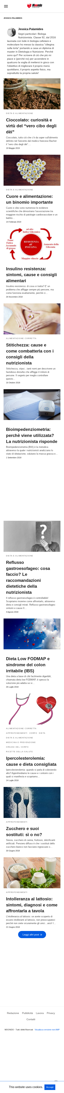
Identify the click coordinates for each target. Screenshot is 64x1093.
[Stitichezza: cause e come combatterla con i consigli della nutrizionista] (32, 318)
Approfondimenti (17, 733)
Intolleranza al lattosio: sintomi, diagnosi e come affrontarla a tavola (31, 904)
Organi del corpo (17, 747)
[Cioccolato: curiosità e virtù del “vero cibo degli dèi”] (32, 93)
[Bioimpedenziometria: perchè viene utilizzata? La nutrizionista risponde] (32, 404)
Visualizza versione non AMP (47, 1030)
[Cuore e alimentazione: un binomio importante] (32, 170)
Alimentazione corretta (21, 338)
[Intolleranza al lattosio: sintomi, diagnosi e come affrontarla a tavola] (32, 872)
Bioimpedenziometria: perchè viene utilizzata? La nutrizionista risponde (31, 435)
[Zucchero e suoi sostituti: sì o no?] (32, 802)
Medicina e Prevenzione (21, 742)
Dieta (42, 733)
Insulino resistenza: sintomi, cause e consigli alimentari (31, 274)
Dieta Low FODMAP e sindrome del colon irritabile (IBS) (28, 664)
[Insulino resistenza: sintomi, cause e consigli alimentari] (32, 243)
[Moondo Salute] (34, 6)
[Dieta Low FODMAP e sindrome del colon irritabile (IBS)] (32, 634)
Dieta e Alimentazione (19, 113)
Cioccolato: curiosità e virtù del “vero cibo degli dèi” (31, 126)
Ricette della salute (19, 752)
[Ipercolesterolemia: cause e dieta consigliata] (32, 708)
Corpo (33, 733)
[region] (32, 488)
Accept (50, 1087)
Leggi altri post (31, 934)
